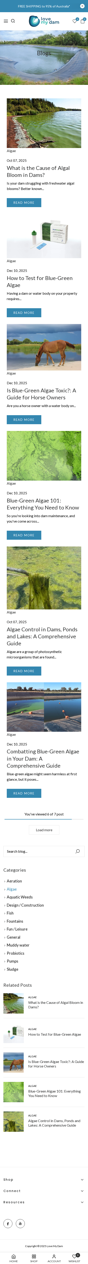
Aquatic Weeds (20, 897)
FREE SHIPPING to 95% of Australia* (44, 6)
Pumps (12, 961)
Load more (44, 830)
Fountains (15, 921)
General (13, 937)
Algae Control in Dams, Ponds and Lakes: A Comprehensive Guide (54, 1122)
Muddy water (18, 945)
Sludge (12, 969)
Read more (24, 202)
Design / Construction (25, 905)
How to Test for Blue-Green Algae (54, 1034)
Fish (10, 913)
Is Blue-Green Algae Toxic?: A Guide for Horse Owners (56, 1063)
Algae (12, 889)
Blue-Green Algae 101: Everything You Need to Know (54, 1093)
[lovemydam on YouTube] (20, 1223)
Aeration (14, 881)
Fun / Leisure (17, 929)
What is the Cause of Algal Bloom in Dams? (55, 1004)
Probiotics (15, 953)
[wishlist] (75, 21)
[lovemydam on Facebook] (7, 1223)
